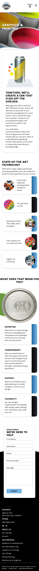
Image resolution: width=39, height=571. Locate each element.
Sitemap (4, 568)
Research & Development (12, 543)
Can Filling (6, 553)
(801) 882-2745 (8, 522)
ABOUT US (6, 529)
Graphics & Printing (10, 550)
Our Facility (7, 533)
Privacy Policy (13, 568)
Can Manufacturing (10, 547)
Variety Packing (8, 557)
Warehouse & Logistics (11, 560)
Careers (5, 536)
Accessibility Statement (26, 568)
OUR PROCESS (8, 540)
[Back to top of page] (35, 566)
